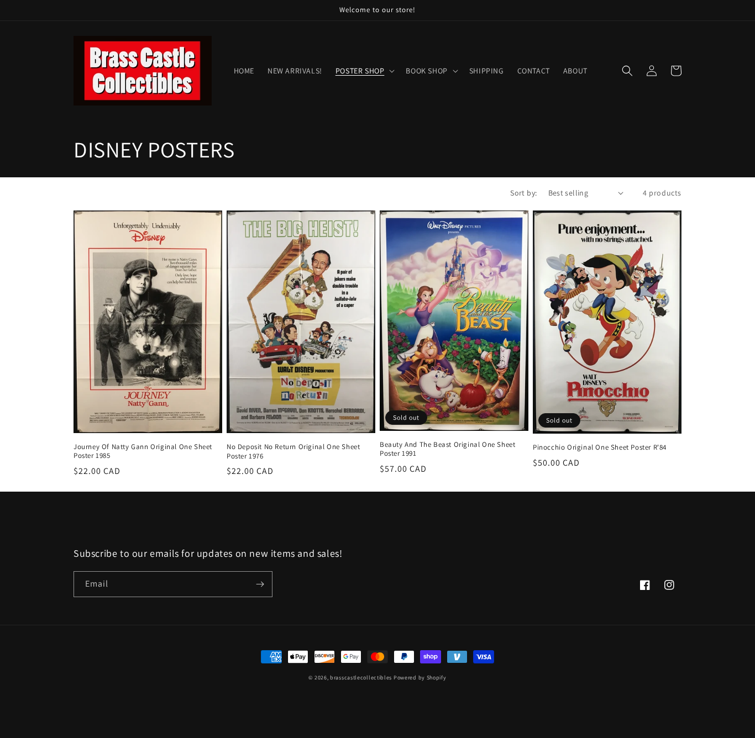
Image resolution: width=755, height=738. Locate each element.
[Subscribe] (260, 584)
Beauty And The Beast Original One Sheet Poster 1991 (447, 449)
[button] (364, 70)
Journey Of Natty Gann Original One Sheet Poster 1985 (143, 451)
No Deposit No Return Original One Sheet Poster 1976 (293, 451)
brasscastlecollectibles (361, 677)
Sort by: (523, 193)
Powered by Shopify (420, 677)
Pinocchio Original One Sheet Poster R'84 (600, 447)
